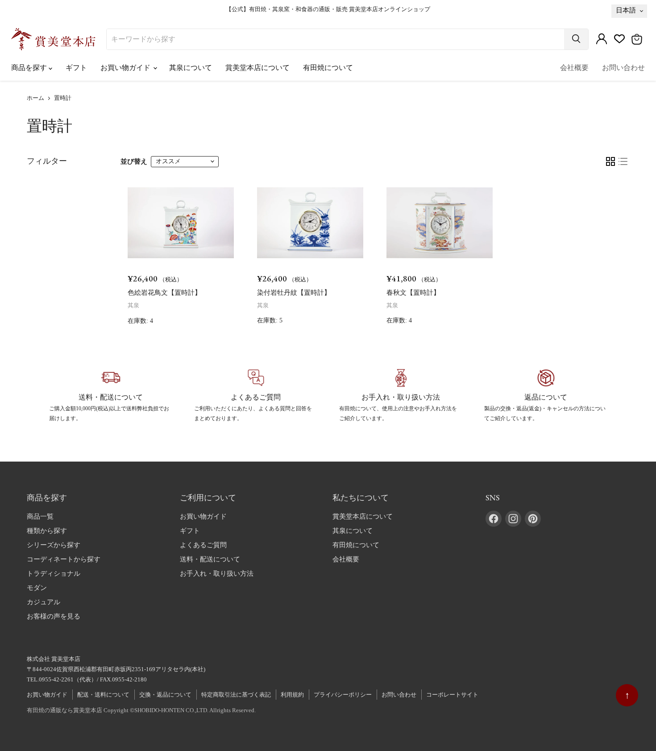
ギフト (76, 67)
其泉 (133, 305)
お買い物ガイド (126, 67)
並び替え (133, 161)
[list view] (623, 161)
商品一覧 (40, 516)
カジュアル (43, 602)
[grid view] (610, 161)
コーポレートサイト (452, 694)
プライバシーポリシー (343, 694)
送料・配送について (210, 559)
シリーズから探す (53, 545)
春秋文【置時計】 (413, 292)
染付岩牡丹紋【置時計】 (294, 292)
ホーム (35, 98)
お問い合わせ (623, 67)
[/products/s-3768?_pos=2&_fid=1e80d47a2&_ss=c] (310, 222)
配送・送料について (103, 694)
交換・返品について (165, 694)
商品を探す (30, 67)
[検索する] (576, 39)
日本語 (626, 10)
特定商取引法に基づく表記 (236, 694)
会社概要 (574, 67)
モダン (37, 587)
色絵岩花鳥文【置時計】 (164, 292)
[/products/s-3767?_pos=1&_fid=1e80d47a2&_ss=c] (181, 222)
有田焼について (328, 67)
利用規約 (292, 694)
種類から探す (47, 530)
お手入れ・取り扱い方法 (216, 573)
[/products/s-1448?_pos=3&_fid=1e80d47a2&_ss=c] (439, 222)
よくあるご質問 (203, 545)
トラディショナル (53, 573)
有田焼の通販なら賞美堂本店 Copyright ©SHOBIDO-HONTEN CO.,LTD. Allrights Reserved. (141, 710)
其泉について (190, 67)
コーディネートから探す (63, 559)
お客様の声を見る (53, 616)
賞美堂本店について (257, 67)
